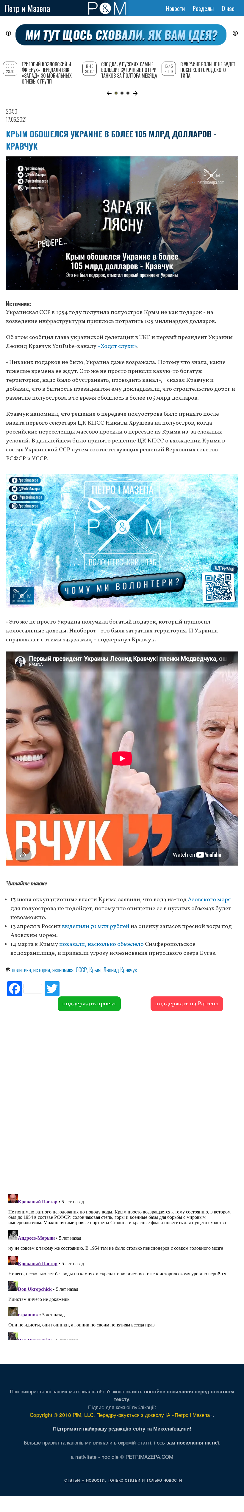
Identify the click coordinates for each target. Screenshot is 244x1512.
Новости (175, 8)
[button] (109, 93)
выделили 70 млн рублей (95, 926)
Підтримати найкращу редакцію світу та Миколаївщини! (122, 1428)
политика (21, 969)
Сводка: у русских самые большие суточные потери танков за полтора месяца (129, 70)
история (41, 969)
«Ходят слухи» (117, 346)
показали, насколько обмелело (101, 944)
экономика (62, 969)
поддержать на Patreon (187, 1004)
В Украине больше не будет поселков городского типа (207, 70)
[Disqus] (122, 1101)
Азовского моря (209, 900)
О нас (228, 8)
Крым (95, 969)
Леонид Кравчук (120, 969)
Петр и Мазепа (27, 8)
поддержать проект (89, 1004)
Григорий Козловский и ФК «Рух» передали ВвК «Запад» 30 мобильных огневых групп (47, 73)
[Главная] (107, 8)
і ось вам (186, 1442)
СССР (81, 969)
